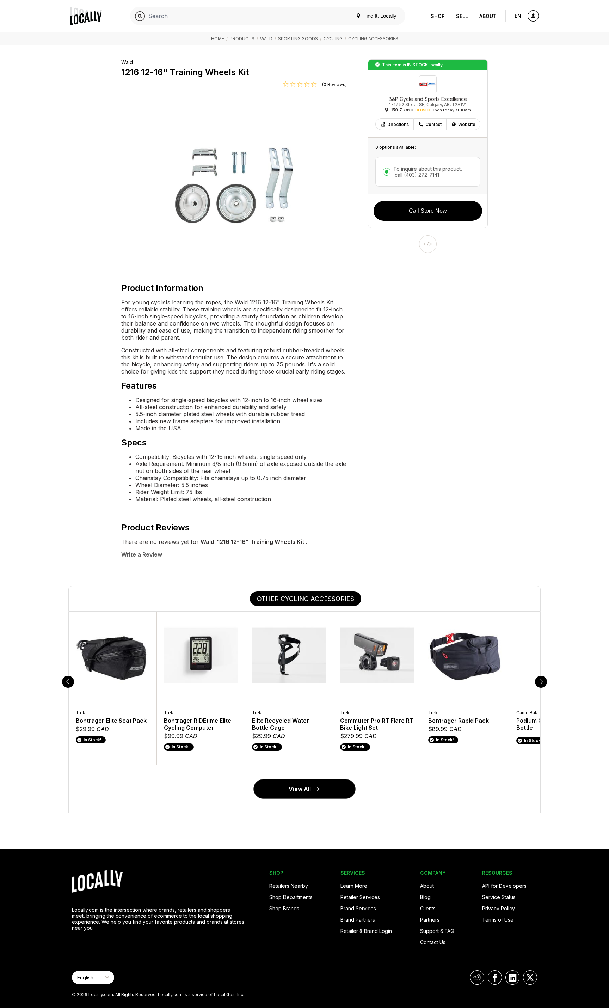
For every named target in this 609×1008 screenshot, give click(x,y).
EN (518, 16)
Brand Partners (357, 920)
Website (466, 124)
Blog (425, 897)
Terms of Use (497, 920)
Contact (433, 124)
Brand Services (358, 908)
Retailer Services (360, 897)
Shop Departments (291, 897)
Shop (438, 16)
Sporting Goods (298, 38)
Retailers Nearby (288, 886)
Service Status (499, 897)
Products (242, 38)
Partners (429, 920)
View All (300, 789)
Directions (398, 124)
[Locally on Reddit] (477, 977)
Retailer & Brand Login (366, 931)
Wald (266, 38)
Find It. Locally (379, 16)
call (416, 175)
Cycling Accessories (373, 38)
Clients (428, 908)
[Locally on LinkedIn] (512, 977)
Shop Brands (284, 908)
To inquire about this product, (427, 172)
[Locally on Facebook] (495, 977)
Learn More (353, 886)
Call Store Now (428, 211)
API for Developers (504, 886)
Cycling (333, 38)
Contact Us (432, 942)
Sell (462, 16)
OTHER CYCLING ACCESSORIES (305, 598)
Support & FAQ (437, 931)
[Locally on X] (530, 977)
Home (217, 38)
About (488, 16)
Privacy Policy (498, 908)
